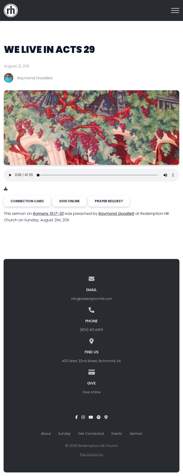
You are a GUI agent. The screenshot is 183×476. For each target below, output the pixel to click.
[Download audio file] (6, 188)
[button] (175, 10)
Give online (91, 392)
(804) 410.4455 (91, 330)
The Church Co (91, 454)
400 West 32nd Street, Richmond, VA (91, 361)
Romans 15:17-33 (48, 213)
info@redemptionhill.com (91, 299)
